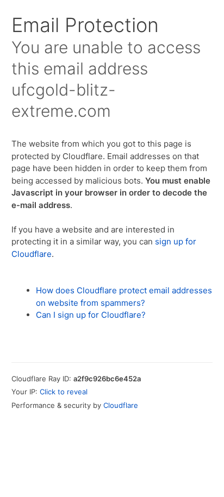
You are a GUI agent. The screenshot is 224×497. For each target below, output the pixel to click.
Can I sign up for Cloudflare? (91, 315)
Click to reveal (64, 391)
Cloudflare (120, 405)
